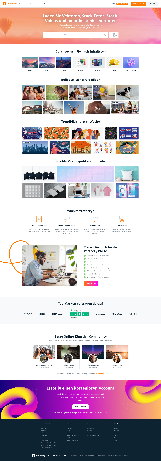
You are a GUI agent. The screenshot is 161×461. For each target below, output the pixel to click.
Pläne (113, 3)
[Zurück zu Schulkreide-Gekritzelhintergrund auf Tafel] (111, 133)
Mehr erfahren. (99, 374)
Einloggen (153, 3)
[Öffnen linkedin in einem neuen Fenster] (54, 455)
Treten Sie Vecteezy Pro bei (98, 413)
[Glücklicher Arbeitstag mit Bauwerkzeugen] (32, 133)
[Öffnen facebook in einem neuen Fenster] (48, 455)
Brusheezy (44, 428)
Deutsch (116, 435)
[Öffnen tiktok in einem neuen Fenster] (59, 455)
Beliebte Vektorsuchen (73, 435)
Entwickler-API (45, 440)
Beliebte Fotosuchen (72, 438)
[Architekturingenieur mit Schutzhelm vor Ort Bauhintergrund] (104, 92)
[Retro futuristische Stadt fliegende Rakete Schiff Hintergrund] (81, 147)
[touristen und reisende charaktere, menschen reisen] (103, 147)
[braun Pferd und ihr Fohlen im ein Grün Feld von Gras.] (57, 92)
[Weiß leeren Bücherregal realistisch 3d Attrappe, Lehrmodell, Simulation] (32, 190)
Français (116, 438)
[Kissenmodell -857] (127, 174)
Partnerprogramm (72, 433)
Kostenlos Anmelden (80, 406)
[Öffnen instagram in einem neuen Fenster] (51, 455)
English (116, 428)
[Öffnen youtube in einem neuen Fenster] (65, 455)
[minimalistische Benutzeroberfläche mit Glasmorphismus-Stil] (127, 190)
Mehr (54, 4)
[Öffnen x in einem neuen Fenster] (62, 455)
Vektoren (22, 4)
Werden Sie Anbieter (93, 435)
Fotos (30, 4)
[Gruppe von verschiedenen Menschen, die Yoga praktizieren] (125, 107)
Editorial (46, 4)
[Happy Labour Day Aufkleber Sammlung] (129, 133)
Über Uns (90, 433)
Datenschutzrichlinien (112, 455)
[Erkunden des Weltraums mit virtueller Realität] (60, 147)
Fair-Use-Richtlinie (123, 455)
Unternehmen (45, 435)
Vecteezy (43, 430)
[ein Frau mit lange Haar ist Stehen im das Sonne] (74, 107)
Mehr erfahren (91, 284)
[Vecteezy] (10, 3)
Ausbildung (44, 438)
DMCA (68, 430)
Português (117, 433)
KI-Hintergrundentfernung (48, 445)
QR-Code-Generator (46, 447)
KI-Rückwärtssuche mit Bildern (49, 443)
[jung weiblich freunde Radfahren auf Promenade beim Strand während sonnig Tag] (53, 107)
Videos (38, 4)
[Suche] (105, 35)
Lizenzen (69, 428)
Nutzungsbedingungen (99, 455)
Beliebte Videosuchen (73, 440)
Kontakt (89, 430)
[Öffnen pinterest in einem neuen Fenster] (56, 455)
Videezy (43, 433)
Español (116, 430)
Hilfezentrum (91, 428)
